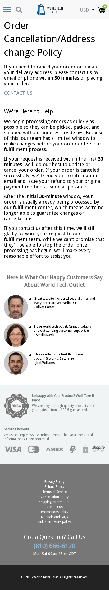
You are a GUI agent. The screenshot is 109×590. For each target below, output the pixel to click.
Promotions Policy (54, 512)
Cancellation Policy (55, 497)
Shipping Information (54, 502)
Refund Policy (54, 487)
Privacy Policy (54, 482)
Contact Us (55, 507)
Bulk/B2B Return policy (54, 522)
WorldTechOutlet (45, 577)
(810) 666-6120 (54, 546)
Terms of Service (54, 492)
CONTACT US (18, 93)
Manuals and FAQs (54, 517)
